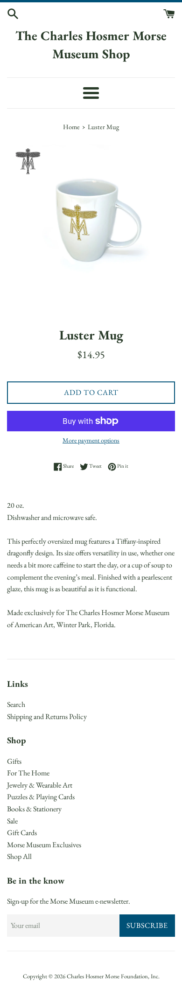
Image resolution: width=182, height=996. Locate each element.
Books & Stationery (34, 809)
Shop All (19, 856)
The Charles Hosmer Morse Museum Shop (91, 44)
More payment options (91, 440)
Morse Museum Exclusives (44, 845)
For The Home (28, 773)
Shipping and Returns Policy (47, 716)
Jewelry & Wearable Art (39, 785)
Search (16, 704)
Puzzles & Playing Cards (41, 797)
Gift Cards (22, 832)
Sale (12, 821)
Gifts (14, 761)
